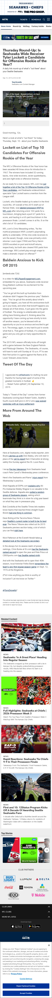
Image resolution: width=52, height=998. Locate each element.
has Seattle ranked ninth (29, 555)
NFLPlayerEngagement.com (27, 278)
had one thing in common (20, 513)
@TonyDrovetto (10, 590)
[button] (26, 104)
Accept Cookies (26, 993)
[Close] (49, 945)
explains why (34, 486)
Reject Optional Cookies (26, 986)
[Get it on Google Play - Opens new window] (34, 927)
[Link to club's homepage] (5, 18)
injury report (37, 477)
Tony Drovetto (17, 82)
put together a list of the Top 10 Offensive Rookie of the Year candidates (26, 187)
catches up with (15, 456)
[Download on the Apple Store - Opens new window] (17, 926)
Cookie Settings (26, 979)
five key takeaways (17, 469)
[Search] (44, 19)
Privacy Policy (16, 974)
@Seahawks (24, 375)
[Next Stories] (46, 850)
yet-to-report (19, 459)
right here (18, 530)
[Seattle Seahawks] (26, 938)
